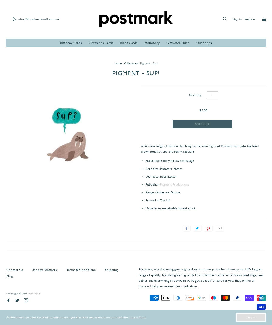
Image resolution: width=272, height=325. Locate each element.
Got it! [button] (251, 317)
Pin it (208, 228)
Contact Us (15, 270)
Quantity (195, 95)
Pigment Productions (174, 184)
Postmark (34, 293)
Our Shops (204, 43)
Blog (9, 276)
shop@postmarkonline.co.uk (39, 19)
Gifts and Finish (177, 43)
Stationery (152, 43)
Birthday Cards (71, 43)
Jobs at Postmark (44, 270)
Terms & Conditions (81, 270)
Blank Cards (128, 43)
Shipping (111, 270)
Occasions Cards (101, 43)
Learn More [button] (138, 317)
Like (187, 228)
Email (219, 228)
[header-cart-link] (261, 19)
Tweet (197, 228)
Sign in (237, 19)
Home (118, 63)
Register (250, 19)
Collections (131, 63)
